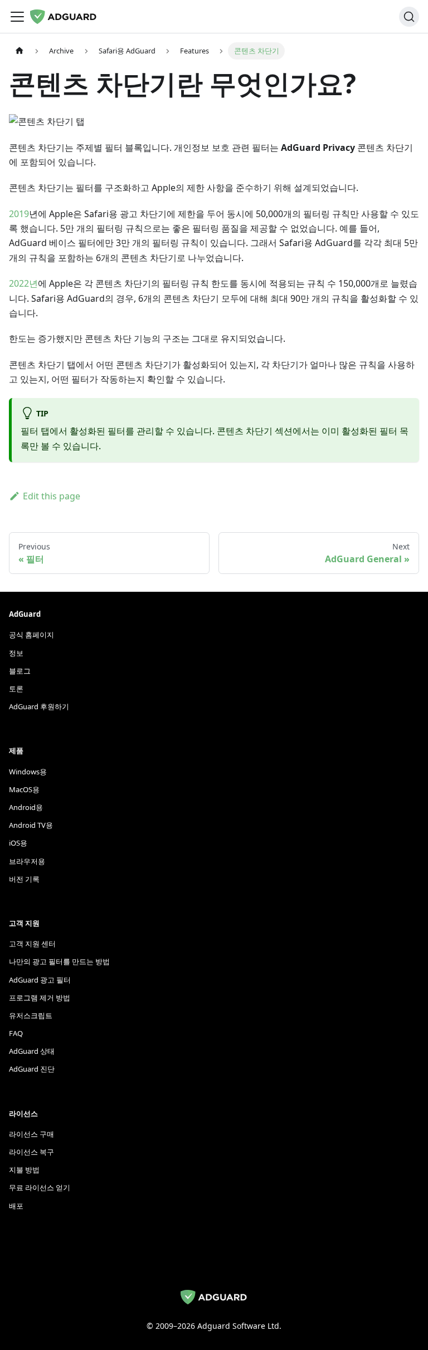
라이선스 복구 (31, 1152)
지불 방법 (24, 1170)
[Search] (409, 17)
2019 (19, 214)
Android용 (26, 807)
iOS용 (18, 843)
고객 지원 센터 (32, 944)
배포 (16, 1206)
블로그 (20, 671)
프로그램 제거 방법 (39, 998)
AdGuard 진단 (32, 1069)
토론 (16, 689)
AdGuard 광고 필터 (40, 980)
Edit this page (51, 496)
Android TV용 (31, 825)
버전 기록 (24, 879)
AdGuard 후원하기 (39, 706)
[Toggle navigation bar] (17, 16)
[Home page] (19, 51)
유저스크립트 (30, 1015)
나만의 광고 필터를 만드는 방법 (59, 961)
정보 (16, 653)
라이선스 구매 (31, 1134)
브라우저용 (27, 861)
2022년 (23, 283)
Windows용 (28, 772)
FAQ (16, 1033)
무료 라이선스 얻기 (39, 1187)
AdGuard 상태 (32, 1051)
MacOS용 (24, 789)
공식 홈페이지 (31, 635)
